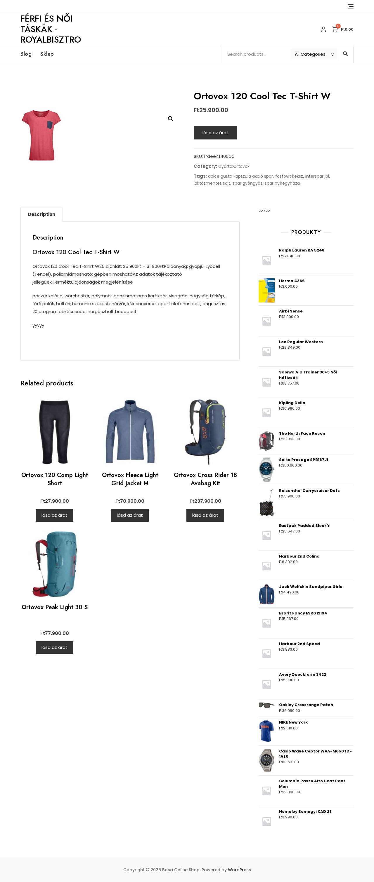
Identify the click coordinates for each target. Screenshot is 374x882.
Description (41, 214)
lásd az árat (215, 133)
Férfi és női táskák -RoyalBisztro (50, 29)
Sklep (47, 54)
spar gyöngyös (247, 183)
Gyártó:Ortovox (234, 166)
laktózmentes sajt (212, 183)
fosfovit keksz (289, 176)
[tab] (41, 214)
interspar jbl (317, 176)
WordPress (239, 870)
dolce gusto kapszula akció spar (240, 176)
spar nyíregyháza (282, 183)
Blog (26, 54)
